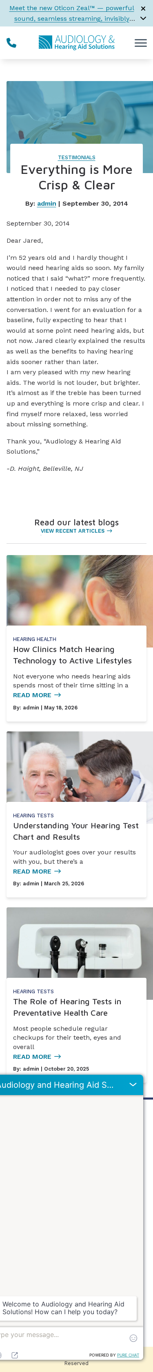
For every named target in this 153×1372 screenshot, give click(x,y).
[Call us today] (11, 43)
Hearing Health (34, 639)
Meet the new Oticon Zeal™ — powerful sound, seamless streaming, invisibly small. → (71, 18)
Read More (32, 695)
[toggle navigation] (141, 42)
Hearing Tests (33, 815)
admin (46, 203)
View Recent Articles (72, 531)
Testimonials (76, 157)
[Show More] (143, 17)
